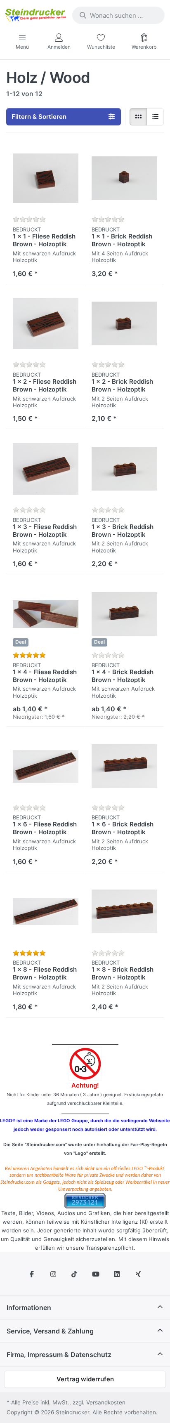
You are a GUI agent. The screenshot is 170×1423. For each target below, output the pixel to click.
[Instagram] (53, 1274)
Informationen (29, 1307)
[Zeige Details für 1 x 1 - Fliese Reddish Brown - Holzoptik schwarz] (45, 178)
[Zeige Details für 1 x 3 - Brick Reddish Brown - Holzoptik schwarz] (124, 468)
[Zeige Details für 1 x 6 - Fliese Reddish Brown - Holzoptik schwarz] (45, 766)
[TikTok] (74, 1274)
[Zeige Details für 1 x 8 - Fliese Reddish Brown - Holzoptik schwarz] (45, 911)
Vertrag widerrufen (85, 1379)
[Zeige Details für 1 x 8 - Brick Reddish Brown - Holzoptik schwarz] (124, 911)
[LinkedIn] (117, 1274)
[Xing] (138, 1274)
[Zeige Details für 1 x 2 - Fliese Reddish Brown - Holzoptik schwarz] (45, 323)
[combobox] (118, 15)
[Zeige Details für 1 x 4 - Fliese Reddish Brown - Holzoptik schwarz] (45, 614)
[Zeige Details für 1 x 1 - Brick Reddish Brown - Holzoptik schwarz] (124, 178)
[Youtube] (96, 1274)
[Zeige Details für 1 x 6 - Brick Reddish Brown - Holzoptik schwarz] (124, 766)
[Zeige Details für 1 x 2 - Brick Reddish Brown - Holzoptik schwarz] (124, 323)
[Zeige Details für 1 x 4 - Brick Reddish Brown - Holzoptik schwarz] (124, 614)
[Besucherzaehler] (85, 1200)
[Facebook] (32, 1274)
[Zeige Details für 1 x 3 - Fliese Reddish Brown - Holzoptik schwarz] (45, 468)
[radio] (138, 116)
